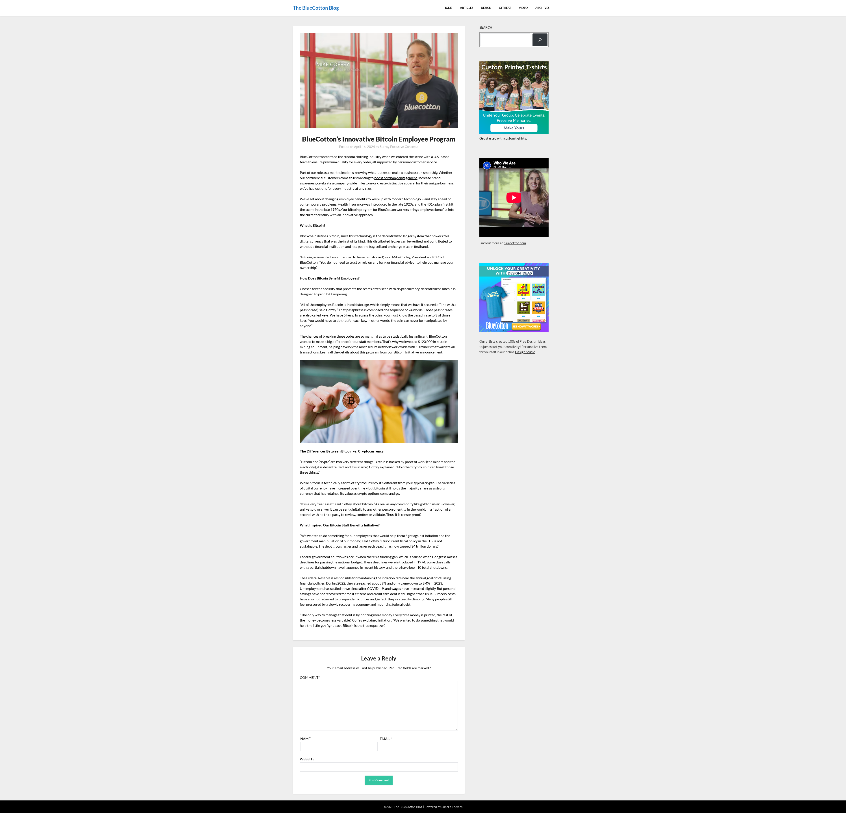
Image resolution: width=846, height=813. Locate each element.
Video (523, 7)
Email (386, 738)
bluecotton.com (515, 243)
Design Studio (525, 352)
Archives (542, 7)
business (446, 183)
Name (306, 738)
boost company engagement (395, 178)
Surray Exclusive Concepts (399, 147)
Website (307, 759)
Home (448, 7)
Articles (466, 7)
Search (485, 27)
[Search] (539, 39)
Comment (310, 677)
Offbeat (505, 7)
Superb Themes (452, 807)
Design (486, 7)
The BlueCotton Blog (316, 8)
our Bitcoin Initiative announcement (415, 352)
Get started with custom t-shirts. (503, 138)
